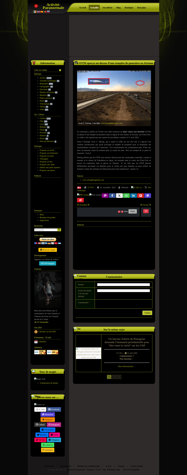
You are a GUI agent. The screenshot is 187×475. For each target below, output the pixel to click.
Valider (147, 313)
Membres (43, 95)
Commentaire (84, 303)
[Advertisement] (93, 35)
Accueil (82, 7)
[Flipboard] (140, 195)
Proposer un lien (46, 162)
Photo (42, 101)
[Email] (105, 195)
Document (44, 89)
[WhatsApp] (126, 195)
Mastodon (48, 414)
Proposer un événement (49, 153)
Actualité (94, 7)
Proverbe (43, 133)
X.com (41, 409)
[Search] (59, 229)
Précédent (83, 205)
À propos (90, 470)
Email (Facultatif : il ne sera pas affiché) (85, 293)
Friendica (48, 450)
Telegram (55, 440)
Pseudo (81, 285)
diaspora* (48, 419)
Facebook (54, 409)
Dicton (42, 138)
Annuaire (44, 359)
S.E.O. (98, 470)
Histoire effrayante (47, 92)
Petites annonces (46, 98)
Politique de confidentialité (88, 466)
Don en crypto (48, 250)
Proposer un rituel (47, 156)
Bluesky (43, 435)
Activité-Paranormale (53, 6)
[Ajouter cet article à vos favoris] (146, 211)
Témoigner (44, 159)
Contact (121, 466)
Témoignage (44, 104)
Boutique (129, 7)
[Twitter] (119, 195)
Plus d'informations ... (126, 366)
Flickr (55, 435)
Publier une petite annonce (50, 167)
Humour (43, 136)
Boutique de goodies (47, 217)
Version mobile (136, 466)
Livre (42, 124)
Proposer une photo (47, 170)
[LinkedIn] (133, 195)
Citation (43, 118)
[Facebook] (112, 195)
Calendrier (42, 342)
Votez (132, 211)
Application (44, 220)
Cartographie (45, 86)
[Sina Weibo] (80, 200)
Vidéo (42, 110)
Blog (118, 7)
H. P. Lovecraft (41, 322)
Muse (42, 215)
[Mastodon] (147, 195)
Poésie (42, 130)
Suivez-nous (49, 466)
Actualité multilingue (48, 81)
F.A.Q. (109, 466)
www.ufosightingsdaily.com (111, 123)
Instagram (54, 424)
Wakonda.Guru (113, 470)
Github (41, 424)
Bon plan (141, 7)
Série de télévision (47, 141)
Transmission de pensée (49, 383)
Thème (42, 107)
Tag (103, 470)
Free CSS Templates (131, 470)
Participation (65, 466)
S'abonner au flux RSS (47, 332)
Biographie (44, 84)
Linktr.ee (48, 445)
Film (41, 121)
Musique (43, 127)
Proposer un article (47, 150)
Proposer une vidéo (47, 165)
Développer (49, 263)
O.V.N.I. (91, 187)
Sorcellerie (107, 7)
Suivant (145, 205)
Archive (43, 78)
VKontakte (49, 430)
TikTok (41, 440)
